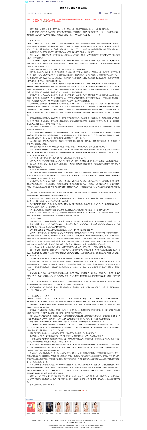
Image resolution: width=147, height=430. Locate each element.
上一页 (64, 390)
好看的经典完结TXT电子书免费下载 (77, 428)
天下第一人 (40, 413)
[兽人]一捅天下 (31, 413)
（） (82, 390)
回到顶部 (75, 390)
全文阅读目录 (116, 13)
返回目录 (58, 390)
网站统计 (99, 428)
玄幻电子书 (40, 1)
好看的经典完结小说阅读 (59, 428)
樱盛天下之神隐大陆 (51, 1)
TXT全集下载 (105, 13)
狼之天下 (58, 413)
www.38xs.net (42, 420)
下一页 (69, 390)
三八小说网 (31, 1)
